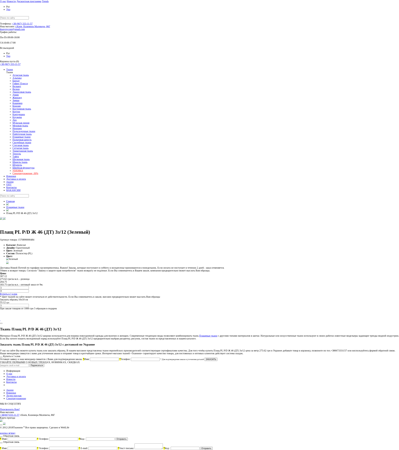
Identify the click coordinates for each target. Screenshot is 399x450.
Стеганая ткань (20, 145)
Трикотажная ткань (22, 151)
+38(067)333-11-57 (9, 415)
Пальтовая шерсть (21, 139)
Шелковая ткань (21, 159)
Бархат (16, 80)
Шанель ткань (19, 162)
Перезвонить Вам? (10, 409)
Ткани (9, 69)
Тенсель (16, 153)
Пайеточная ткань (22, 134)
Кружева (17, 117)
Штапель (17, 165)
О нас (3, 1)
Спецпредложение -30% (25, 173)
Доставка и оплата (16, 179)
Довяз (15, 94)
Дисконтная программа (29, 1)
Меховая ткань (20, 125)
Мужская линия (20, 123)
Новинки (11, 176)
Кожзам (16, 106)
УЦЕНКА (17, 170)
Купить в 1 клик (8, 294)
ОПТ (9, 184)
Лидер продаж (14, 395)
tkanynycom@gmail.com (12, 29)
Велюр (16, 89)
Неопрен (17, 128)
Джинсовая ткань (21, 92)
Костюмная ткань (21, 108)
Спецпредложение (16, 398)
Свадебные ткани (21, 142)
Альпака (17, 78)
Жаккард (17, 97)
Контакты (11, 187)
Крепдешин (18, 114)
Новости (11, 1)
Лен (14, 120)
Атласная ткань (20, 75)
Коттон (16, 111)
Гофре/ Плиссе (20, 83)
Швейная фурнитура (23, 167)
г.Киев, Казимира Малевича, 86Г (32, 26)
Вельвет (16, 86)
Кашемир (17, 103)
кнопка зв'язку (7, 433)
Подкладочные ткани (23, 131)
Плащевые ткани (21, 137)
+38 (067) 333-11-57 (22, 23)
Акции (10, 181)
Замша (15, 100)
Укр (8, 9)
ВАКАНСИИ (13, 190)
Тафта (15, 156)
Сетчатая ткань (20, 148)
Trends (45, 1)
